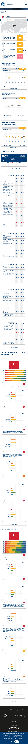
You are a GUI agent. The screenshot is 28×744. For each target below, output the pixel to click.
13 (21, 175)
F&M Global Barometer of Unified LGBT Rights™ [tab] (5, 158)
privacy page (11, 738)
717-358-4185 (14, 721)
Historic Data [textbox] (12, 12)
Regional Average (21, 86)
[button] (8, 175)
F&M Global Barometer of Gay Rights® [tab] (13, 157)
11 (16, 175)
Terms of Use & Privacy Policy (12, 731)
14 (23, 175)
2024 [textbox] (11, 359)
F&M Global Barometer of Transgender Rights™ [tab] (22, 158)
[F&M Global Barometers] (7, 4)
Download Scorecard (14, 347)
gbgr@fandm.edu (14, 725)
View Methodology (14, 88)
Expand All (10, 168)
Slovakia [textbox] (8, 16)
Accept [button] (16, 741)
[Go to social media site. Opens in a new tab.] (9, 728)
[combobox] (17, 12)
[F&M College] (20, 716)
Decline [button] (11, 741)
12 (18, 175)
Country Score (8, 86)
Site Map (19, 731)
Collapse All (17, 168)
